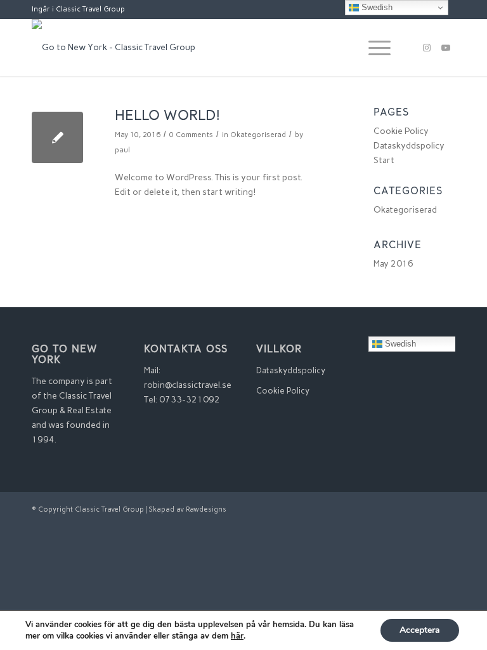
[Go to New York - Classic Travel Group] (113, 47)
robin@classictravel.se (187, 385)
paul (122, 149)
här (237, 636)
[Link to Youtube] (445, 47)
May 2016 (393, 263)
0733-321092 (189, 399)
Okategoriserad (258, 134)
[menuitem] (373, 47)
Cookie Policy (401, 131)
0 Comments (191, 134)
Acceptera (419, 630)
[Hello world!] (57, 137)
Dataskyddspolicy (409, 145)
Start (383, 160)
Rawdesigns (206, 509)
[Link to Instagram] (426, 47)
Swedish (399, 343)
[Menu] (373, 47)
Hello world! (168, 116)
